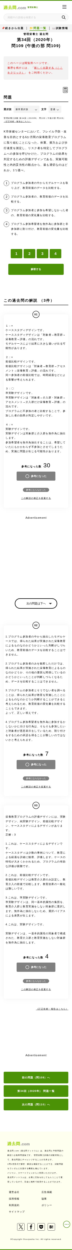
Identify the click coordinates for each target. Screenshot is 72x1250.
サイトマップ (17, 1211)
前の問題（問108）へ (36, 1077)
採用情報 (14, 1198)
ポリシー (47, 1205)
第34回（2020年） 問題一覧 (36, 1090)
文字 (44, 109)
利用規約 (14, 1205)
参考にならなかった (36, 490)
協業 (44, 1198)
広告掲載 (47, 1192)
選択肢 (8, 109)
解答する (36, 269)
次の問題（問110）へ (36, 1104)
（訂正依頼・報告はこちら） (17, 121)
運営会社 (14, 1192)
